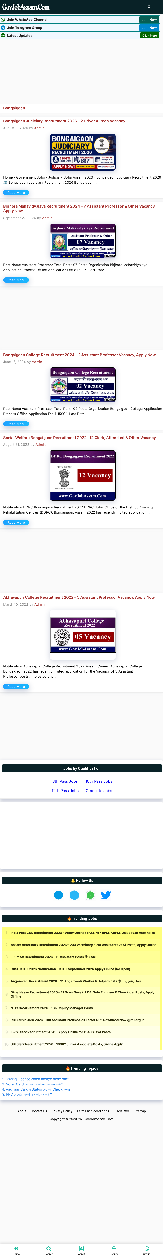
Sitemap (139, 1111)
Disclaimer (121, 1111)
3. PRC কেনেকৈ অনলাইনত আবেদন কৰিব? (27, 1094)
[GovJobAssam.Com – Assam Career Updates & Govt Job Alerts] (26, 7)
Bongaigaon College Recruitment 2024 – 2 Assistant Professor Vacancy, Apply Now (79, 355)
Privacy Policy (61, 1111)
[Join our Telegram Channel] (74, 899)
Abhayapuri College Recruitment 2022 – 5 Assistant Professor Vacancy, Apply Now (79, 597)
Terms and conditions (93, 1111)
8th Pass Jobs (65, 781)
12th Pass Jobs (65, 790)
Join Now (149, 19)
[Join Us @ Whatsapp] (90, 899)
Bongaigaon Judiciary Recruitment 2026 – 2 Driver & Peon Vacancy (64, 121)
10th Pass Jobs (98, 781)
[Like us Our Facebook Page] (58, 899)
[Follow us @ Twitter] (105, 899)
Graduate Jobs (99, 790)
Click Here (149, 35)
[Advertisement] (81, 70)
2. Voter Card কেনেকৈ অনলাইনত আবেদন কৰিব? (32, 1084)
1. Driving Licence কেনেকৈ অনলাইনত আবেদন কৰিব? (35, 1079)
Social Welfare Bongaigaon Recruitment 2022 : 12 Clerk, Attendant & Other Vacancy (79, 437)
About (21, 1111)
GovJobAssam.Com (99, 1119)
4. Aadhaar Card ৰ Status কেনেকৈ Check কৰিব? (36, 1089)
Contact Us (39, 1111)
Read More (16, 192)
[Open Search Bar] (149, 7)
